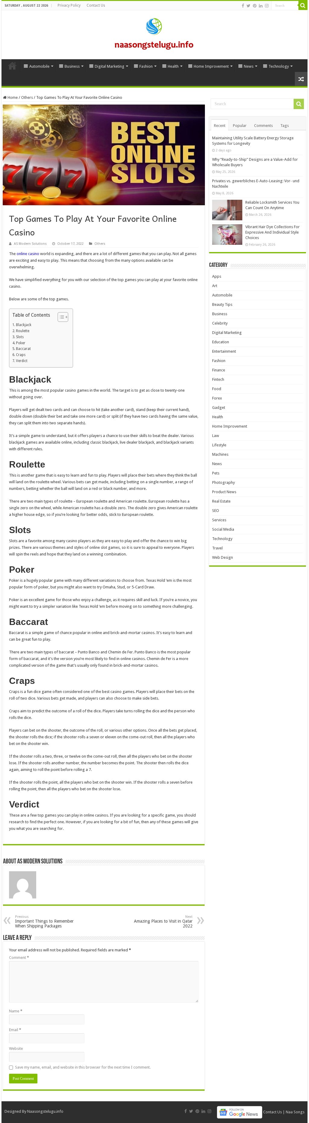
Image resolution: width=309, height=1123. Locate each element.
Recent (219, 125)
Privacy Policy (69, 5)
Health (173, 66)
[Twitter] (248, 5)
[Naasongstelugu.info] (154, 33)
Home (12, 65)
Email (15, 1030)
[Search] (302, 5)
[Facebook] (243, 5)
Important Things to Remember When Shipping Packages (44, 921)
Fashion (146, 66)
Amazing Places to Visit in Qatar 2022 (163, 921)
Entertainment (224, 351)
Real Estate (221, 501)
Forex (217, 398)
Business (72, 66)
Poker (20, 343)
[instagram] (266, 5)
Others (27, 97)
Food (216, 389)
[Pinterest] (254, 5)
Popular (240, 125)
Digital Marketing (109, 66)
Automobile (39, 66)
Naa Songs (295, 1112)
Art (214, 285)
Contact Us (96, 5)
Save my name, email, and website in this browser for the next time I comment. (83, 1067)
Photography (223, 482)
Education (220, 342)
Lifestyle (219, 445)
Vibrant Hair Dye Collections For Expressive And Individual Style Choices (272, 232)
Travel (217, 548)
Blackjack (23, 325)
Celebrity (220, 323)
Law (215, 435)
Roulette (22, 331)
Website (16, 1048)
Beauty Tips (222, 304)
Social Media (223, 529)
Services (219, 520)
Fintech (218, 379)
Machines (220, 454)
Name (15, 1011)
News (248, 66)
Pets (215, 473)
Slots (20, 337)
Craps (20, 355)
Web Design (222, 557)
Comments (263, 125)
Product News (224, 492)
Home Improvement (211, 66)
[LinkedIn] (260, 5)
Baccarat (23, 349)
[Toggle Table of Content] (60, 317)
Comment (19, 957)
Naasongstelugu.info (45, 1111)
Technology (279, 66)
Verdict (21, 361)
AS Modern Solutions (30, 244)
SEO (215, 510)
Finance (218, 370)
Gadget (218, 407)
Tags (284, 125)
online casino (28, 253)
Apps (216, 276)
